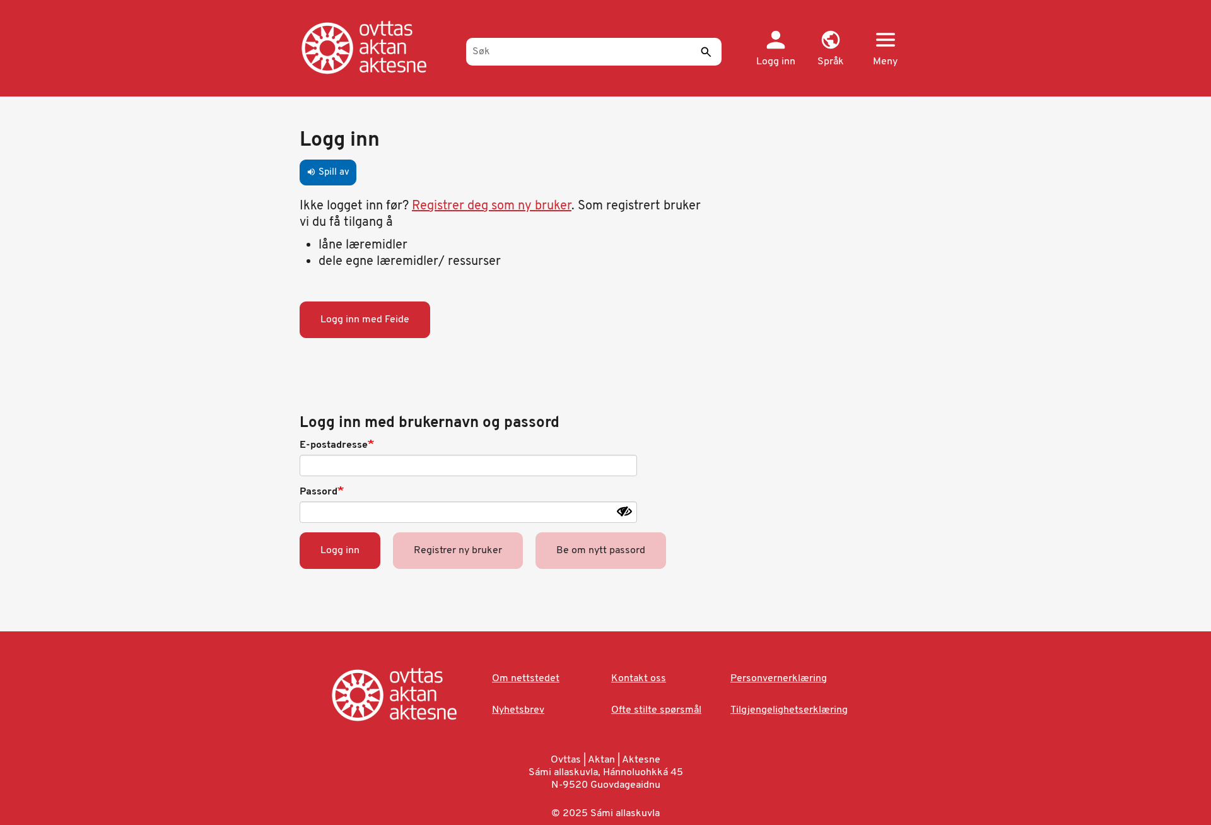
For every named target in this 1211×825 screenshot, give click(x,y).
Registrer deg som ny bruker (491, 206)
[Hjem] (377, 47)
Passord (318, 492)
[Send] (705, 51)
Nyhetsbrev (518, 710)
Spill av (328, 172)
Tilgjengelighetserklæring (789, 710)
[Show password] (624, 511)
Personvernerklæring (778, 678)
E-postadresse (334, 445)
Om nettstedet (525, 678)
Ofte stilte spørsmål (656, 710)
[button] (830, 49)
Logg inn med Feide (364, 319)
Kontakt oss (638, 678)
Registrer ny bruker (458, 550)
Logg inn (340, 550)
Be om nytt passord (600, 550)
